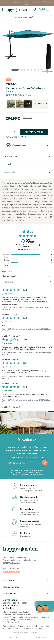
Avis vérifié (8, 294)
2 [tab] (22, 70)
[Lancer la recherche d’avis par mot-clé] (50, 282)
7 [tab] (39, 70)
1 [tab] (15, 70)
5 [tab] (32, 70)
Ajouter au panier (34, 132)
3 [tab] (25, 70)
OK (45, 463)
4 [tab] (28, 70)
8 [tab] (42, 70)
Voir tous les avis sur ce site (27, 249)
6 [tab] (35, 70)
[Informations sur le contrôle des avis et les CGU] (40, 245)
